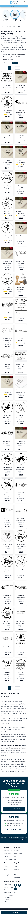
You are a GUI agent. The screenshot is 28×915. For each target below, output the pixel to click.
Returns (16, 872)
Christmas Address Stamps (18, 54)
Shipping (16, 869)
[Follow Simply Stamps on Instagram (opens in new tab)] (15, 888)
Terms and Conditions (14, 839)
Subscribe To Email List (14, 830)
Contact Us (16, 866)
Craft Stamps (19, 56)
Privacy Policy (22, 839)
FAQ (15, 875)
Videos (15, 856)
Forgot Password (8, 872)
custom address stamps (17, 762)
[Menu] (2, 2)
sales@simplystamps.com (10, 892)
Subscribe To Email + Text (14, 809)
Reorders (6, 869)
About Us (16, 850)
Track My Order (7, 875)
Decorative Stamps (8, 59)
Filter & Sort (15, 912)
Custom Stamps (7, 853)
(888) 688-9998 (7, 884)
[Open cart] (25, 2)
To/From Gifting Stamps (9, 56)
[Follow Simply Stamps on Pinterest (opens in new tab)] (19, 885)
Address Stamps (8, 850)
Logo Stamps (7, 856)
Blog (15, 859)
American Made (18, 853)
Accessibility (17, 877)
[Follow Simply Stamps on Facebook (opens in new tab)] (15, 885)
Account (6, 866)
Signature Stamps (8, 859)
